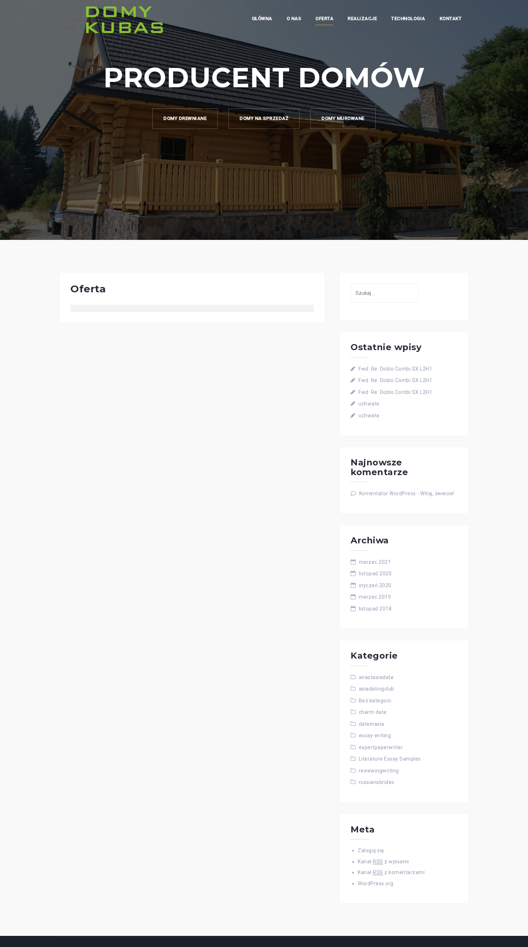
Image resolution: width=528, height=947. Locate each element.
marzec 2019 (375, 597)
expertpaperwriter (381, 747)
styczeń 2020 (375, 585)
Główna (262, 18)
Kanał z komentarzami (391, 872)
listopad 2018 (375, 609)
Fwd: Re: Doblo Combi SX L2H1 (395, 369)
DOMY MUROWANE (343, 118)
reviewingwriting (379, 771)
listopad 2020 (375, 573)
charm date (373, 712)
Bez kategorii (375, 701)
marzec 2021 (375, 562)
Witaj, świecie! (437, 493)
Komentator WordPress (387, 493)
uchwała (368, 404)
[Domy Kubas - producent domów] (111, 19)
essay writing (375, 735)
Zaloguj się (371, 850)
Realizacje (362, 18)
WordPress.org (376, 883)
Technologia (408, 18)
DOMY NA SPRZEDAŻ (264, 118)
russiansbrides (376, 782)
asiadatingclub (376, 689)
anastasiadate (376, 677)
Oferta (324, 18)
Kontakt (451, 18)
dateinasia (371, 724)
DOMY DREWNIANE (185, 118)
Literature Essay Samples (390, 759)
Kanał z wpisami (383, 861)
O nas (294, 18)
